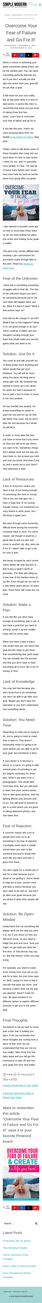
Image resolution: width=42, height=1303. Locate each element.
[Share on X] (28, 55)
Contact (8, 1292)
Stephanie (11, 45)
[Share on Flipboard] (35, 55)
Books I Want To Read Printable (19, 1266)
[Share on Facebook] (21, 55)
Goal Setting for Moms (22, 137)
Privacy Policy (20, 1292)
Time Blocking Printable (15, 1248)
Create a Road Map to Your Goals (20, 1085)
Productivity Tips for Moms (16, 1241)
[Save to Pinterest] (15, 55)
